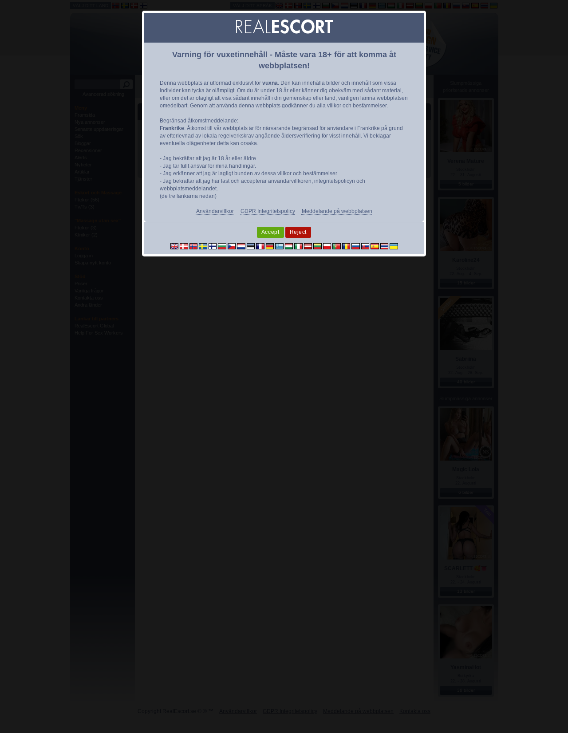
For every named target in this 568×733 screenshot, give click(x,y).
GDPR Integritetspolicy (268, 211)
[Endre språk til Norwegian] (193, 246)
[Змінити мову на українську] (394, 246)
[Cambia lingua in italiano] (298, 246)
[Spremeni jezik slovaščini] (365, 246)
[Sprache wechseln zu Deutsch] (270, 246)
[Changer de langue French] (260, 246)
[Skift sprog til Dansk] (184, 246)
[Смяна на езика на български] (222, 246)
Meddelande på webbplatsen (337, 211)
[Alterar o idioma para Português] (336, 246)
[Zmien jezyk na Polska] (327, 246)
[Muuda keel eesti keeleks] (251, 246)
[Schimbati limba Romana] (346, 246)
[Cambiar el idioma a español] (375, 246)
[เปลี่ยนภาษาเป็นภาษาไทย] (384, 246)
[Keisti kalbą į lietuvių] (317, 246)
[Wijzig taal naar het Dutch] (241, 246)
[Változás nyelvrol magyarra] (289, 246)
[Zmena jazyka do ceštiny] (232, 246)
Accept (270, 232)
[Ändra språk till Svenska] (203, 246)
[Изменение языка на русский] (355, 246)
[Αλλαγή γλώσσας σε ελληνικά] (279, 246)
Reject (298, 232)
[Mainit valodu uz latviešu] (308, 246)
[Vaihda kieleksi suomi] (213, 246)
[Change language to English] (174, 246)
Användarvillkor (215, 211)
